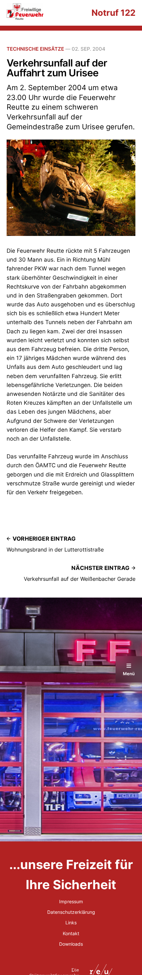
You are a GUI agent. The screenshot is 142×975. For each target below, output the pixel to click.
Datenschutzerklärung (71, 912)
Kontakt (71, 933)
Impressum (71, 901)
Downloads (71, 944)
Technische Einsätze (35, 49)
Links (71, 922)
